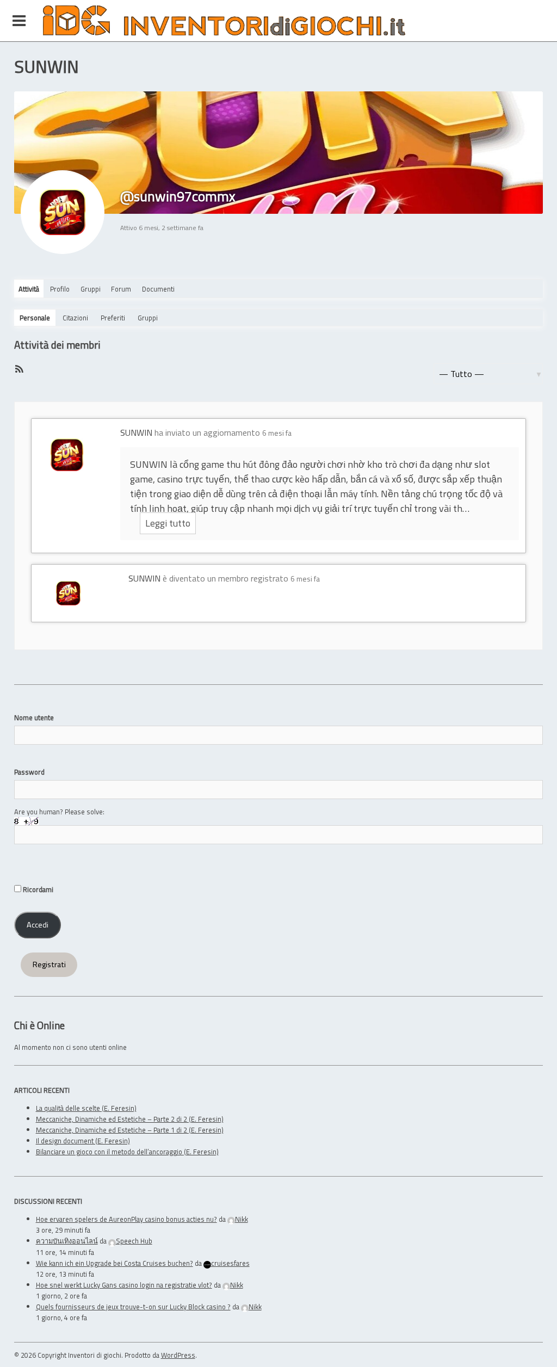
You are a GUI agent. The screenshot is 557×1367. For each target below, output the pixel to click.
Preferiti (113, 317)
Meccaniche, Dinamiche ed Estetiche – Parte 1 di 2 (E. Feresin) (130, 1129)
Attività (28, 288)
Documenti (158, 288)
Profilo (60, 288)
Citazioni (75, 317)
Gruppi (91, 288)
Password (29, 771)
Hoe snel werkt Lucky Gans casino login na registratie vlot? (124, 1284)
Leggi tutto (167, 523)
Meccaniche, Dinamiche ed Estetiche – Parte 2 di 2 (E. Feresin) (130, 1119)
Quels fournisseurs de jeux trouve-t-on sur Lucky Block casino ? (133, 1306)
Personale (35, 317)
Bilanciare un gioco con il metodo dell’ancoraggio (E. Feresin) (127, 1151)
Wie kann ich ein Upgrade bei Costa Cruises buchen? (114, 1263)
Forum (121, 288)
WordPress (178, 1355)
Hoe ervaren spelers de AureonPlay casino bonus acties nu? (126, 1219)
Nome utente (34, 717)
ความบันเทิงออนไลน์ (67, 1240)
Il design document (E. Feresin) (83, 1140)
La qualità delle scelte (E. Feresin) (86, 1108)
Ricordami (37, 889)
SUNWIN (136, 432)
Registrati (49, 964)
